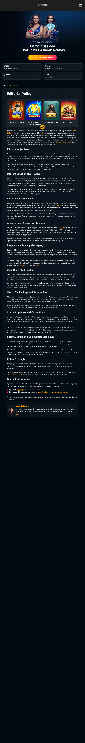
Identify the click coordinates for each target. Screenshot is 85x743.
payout (62, 228)
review (42, 133)
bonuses (22, 265)
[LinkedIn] (17, 414)
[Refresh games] (42, 127)
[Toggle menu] (80, 5)
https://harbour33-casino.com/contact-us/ (53, 392)
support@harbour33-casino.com (28, 390)
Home (4, 85)
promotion (58, 205)
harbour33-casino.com (62, 142)
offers (37, 265)
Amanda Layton (22, 406)
